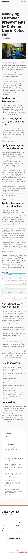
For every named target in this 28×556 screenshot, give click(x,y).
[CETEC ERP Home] (5, 1)
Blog (3, 11)
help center (20, 523)
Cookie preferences (18, 550)
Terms (11, 550)
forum (18, 525)
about (4, 523)
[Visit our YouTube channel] (15, 544)
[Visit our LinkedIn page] (12, 544)
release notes (7, 531)
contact (5, 525)
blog (17, 528)
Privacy (6, 550)
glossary (19, 531)
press (4, 528)
